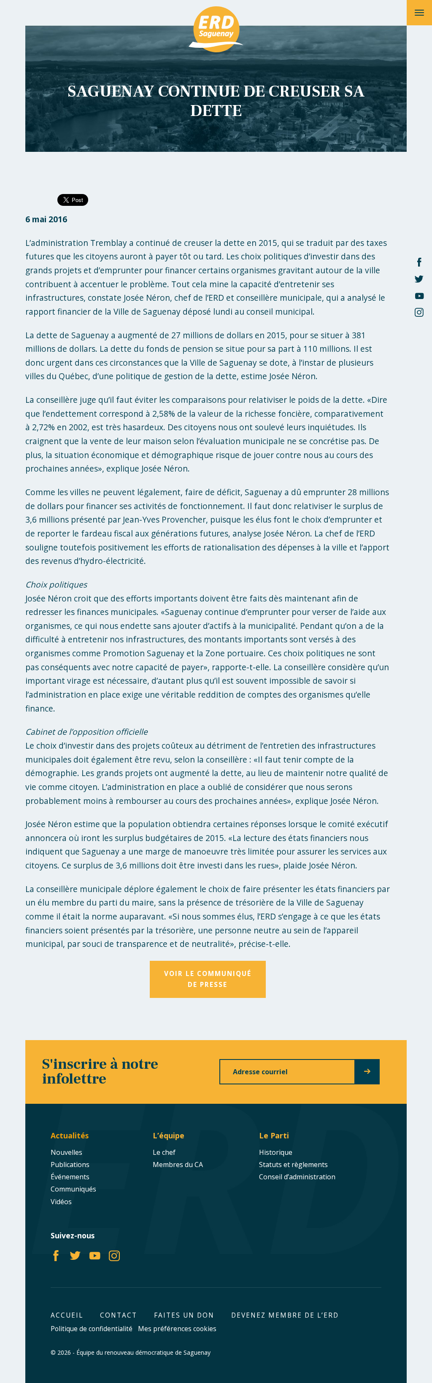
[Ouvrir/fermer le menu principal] (419, 12)
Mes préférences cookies (177, 1328)
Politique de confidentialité (91, 1328)
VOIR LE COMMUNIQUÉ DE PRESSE (207, 979)
